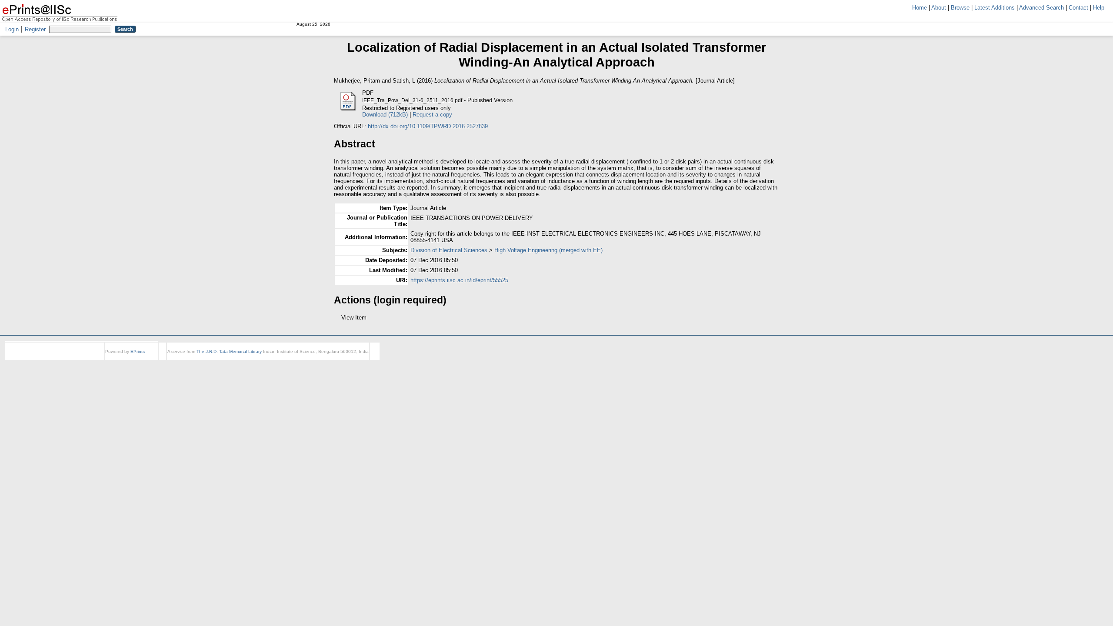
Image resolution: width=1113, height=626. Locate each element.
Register (35, 29)
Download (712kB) (385, 114)
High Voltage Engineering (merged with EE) (548, 250)
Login (12, 29)
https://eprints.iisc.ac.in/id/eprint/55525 (459, 280)
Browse (960, 7)
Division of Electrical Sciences (448, 250)
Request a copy (432, 114)
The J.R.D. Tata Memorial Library (229, 359)
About (938, 7)
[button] (339, 320)
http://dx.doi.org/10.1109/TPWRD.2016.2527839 (428, 126)
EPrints (137, 359)
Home (919, 7)
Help (1098, 7)
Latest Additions (994, 7)
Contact (1078, 7)
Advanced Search (1041, 7)
